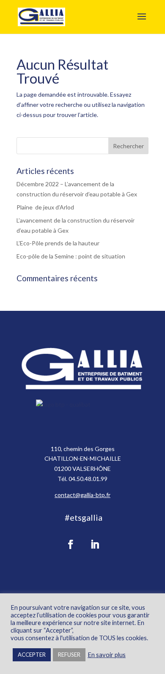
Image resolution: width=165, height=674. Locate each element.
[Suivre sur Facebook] (70, 544)
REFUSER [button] (69, 654)
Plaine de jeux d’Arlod (45, 207)
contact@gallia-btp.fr (82, 494)
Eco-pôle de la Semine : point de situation (70, 256)
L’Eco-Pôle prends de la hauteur (57, 243)
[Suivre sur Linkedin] (94, 544)
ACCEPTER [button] (32, 654)
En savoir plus (107, 654)
